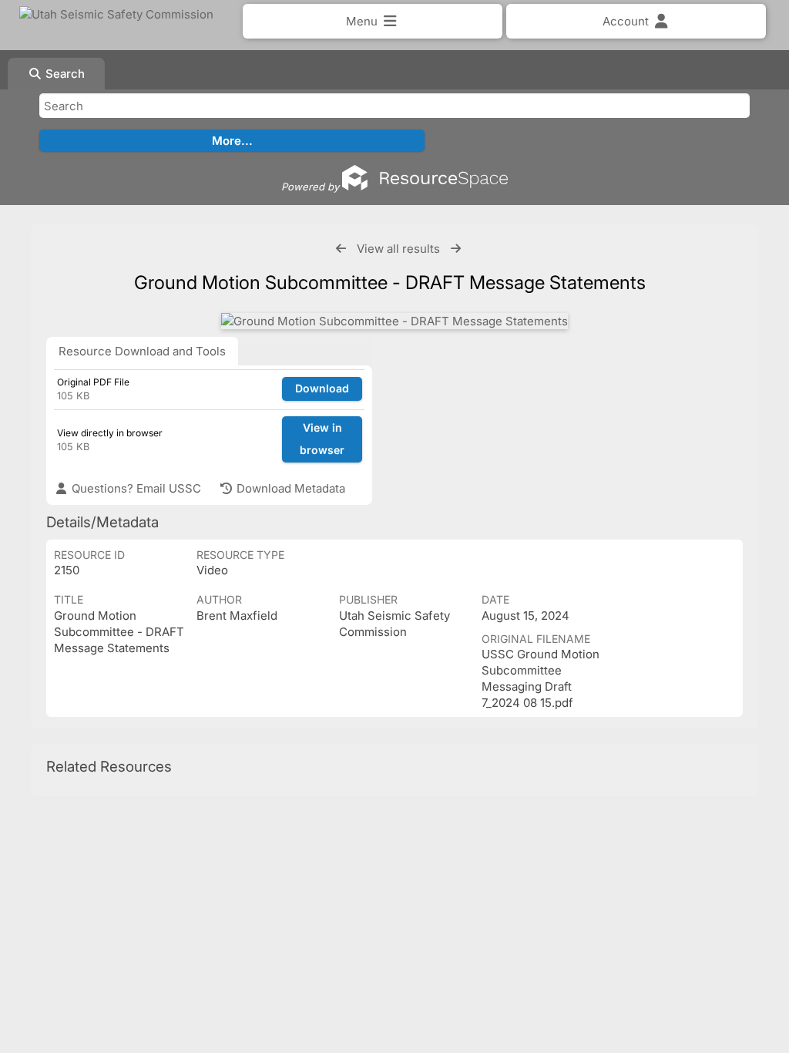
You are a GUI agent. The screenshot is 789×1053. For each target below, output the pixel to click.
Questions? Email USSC (135, 488)
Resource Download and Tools (142, 351)
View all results (398, 248)
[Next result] (456, 248)
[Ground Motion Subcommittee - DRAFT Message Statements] (394, 321)
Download (322, 388)
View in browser (322, 438)
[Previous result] (341, 248)
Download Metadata (289, 488)
